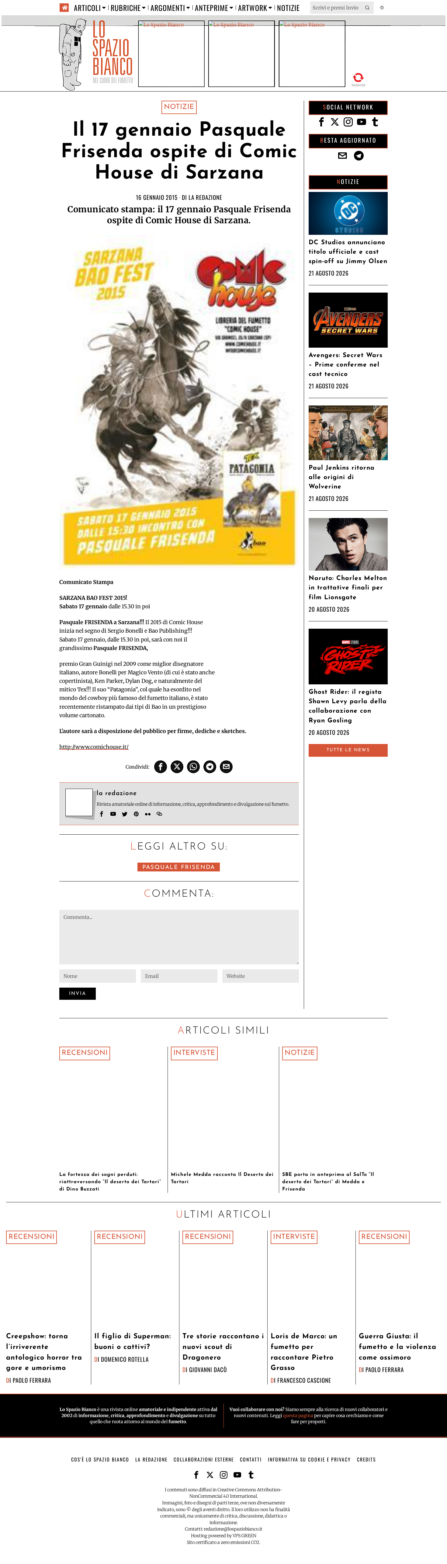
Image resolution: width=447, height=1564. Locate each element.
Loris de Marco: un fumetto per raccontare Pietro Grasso (304, 1352)
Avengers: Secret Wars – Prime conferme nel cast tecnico (346, 364)
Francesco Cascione (304, 1380)
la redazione (205, 197)
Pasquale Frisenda (178, 868)
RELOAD (359, 80)
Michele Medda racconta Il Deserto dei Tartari (222, 1178)
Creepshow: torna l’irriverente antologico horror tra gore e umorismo (44, 1352)
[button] (368, 8)
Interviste (194, 1053)
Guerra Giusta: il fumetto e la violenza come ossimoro (397, 1347)
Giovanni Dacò (208, 1369)
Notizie (179, 107)
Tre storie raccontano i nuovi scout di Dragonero (223, 1347)
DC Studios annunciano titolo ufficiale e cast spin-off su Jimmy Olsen (348, 252)
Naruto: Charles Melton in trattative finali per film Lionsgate (348, 587)
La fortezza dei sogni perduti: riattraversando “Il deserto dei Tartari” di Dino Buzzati (110, 1182)
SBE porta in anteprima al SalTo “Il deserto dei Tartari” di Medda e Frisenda (328, 1182)
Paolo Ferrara (32, 1380)
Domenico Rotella (125, 1359)
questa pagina (298, 1415)
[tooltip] (160, 766)
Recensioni (85, 1053)
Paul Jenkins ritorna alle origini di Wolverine (342, 477)
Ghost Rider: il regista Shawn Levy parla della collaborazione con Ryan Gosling (348, 706)
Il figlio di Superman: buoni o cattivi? (132, 1342)
